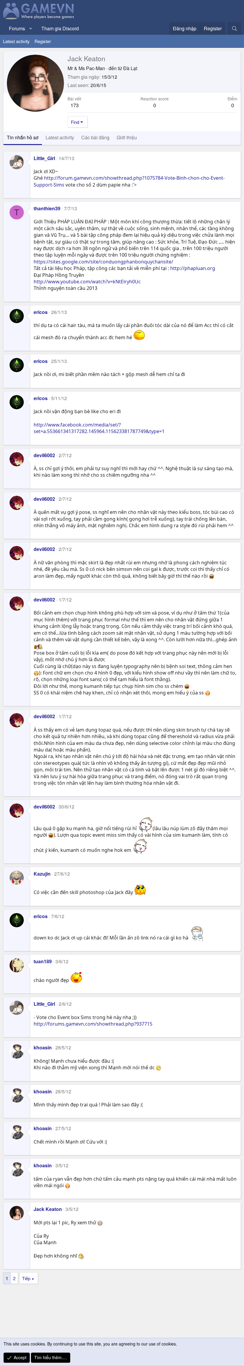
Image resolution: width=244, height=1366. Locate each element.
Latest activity (16, 41)
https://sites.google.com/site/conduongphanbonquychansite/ (103, 261)
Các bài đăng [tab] (95, 137)
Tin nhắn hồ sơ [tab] (22, 137)
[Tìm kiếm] (234, 28)
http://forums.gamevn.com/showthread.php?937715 (93, 1024)
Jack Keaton (48, 1209)
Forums (17, 28)
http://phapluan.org (192, 268)
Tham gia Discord (60, 28)
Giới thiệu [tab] (127, 137)
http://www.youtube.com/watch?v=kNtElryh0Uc (87, 281)
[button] (31, 28)
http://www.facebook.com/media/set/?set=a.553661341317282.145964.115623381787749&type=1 (99, 428)
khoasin (43, 1047)
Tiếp (26, 1278)
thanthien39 (47, 208)
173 (75, 105)
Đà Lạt (130, 68)
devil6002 (44, 455)
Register (43, 41)
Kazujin (42, 873)
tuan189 (43, 961)
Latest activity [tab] (60, 137)
